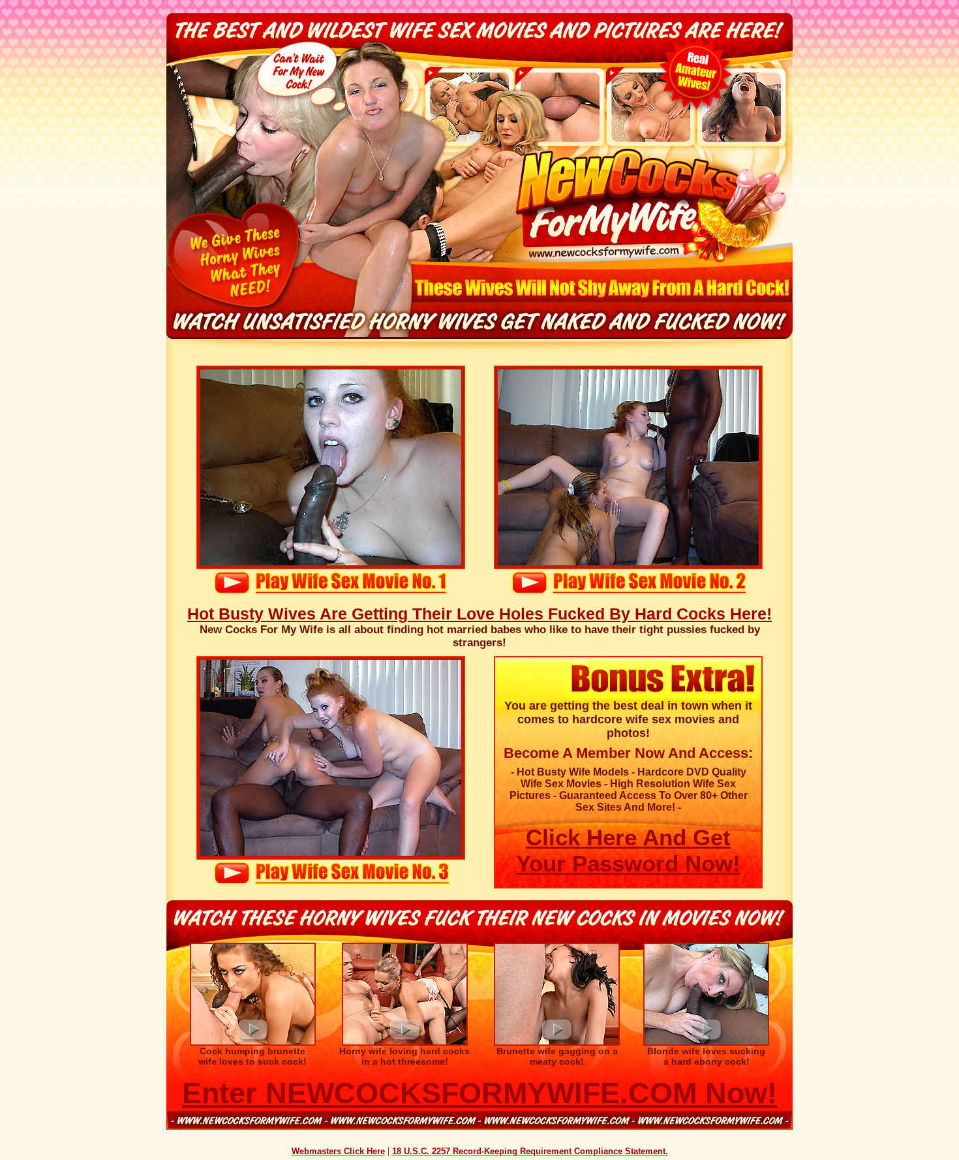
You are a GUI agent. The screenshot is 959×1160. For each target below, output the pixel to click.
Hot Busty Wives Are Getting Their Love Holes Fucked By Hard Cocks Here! (479, 613)
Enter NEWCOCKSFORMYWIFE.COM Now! (479, 1093)
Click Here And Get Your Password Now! (628, 850)
